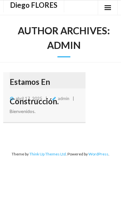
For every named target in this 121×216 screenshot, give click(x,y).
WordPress (98, 154)
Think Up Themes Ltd (47, 154)
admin (63, 98)
